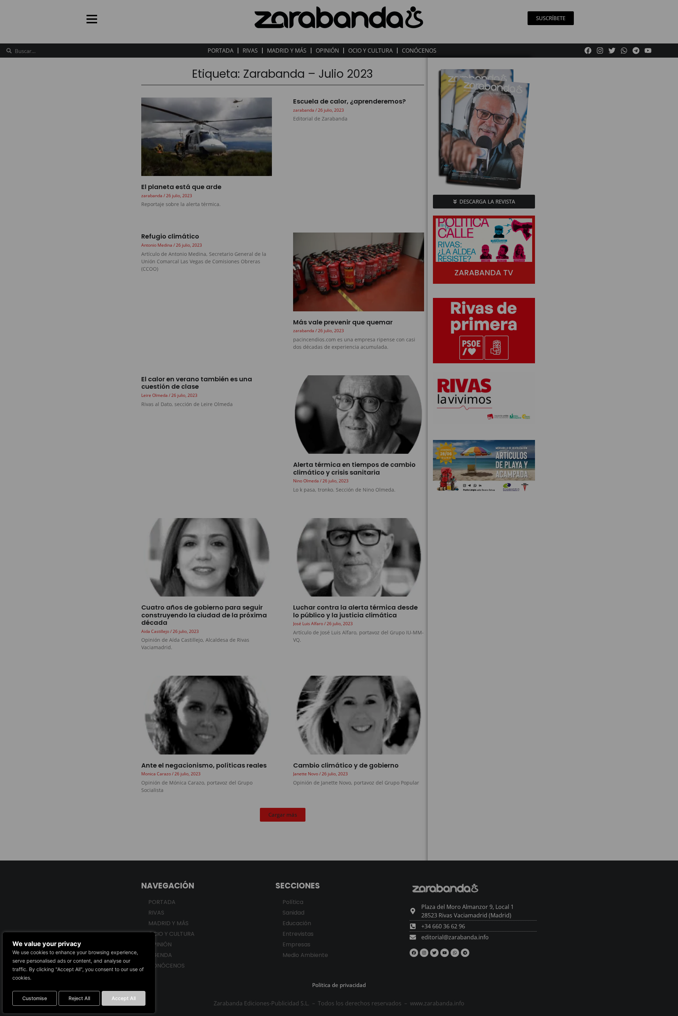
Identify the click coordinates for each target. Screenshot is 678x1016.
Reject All (79, 998)
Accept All (124, 998)
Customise (34, 998)
